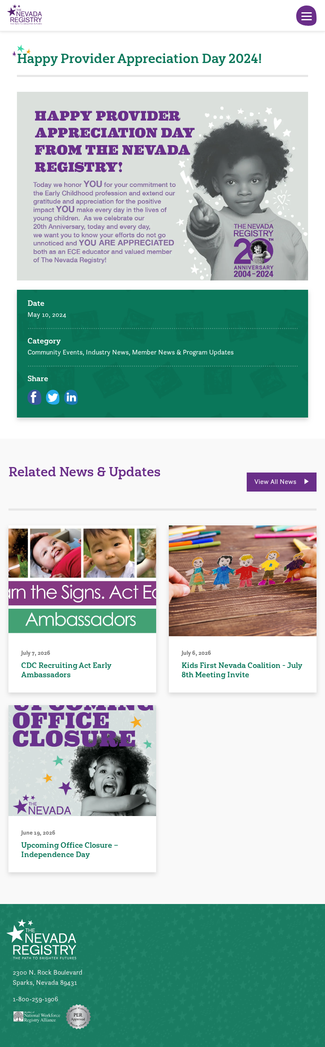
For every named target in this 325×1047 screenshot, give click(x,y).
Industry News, (109, 352)
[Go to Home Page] (24, 15)
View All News (276, 481)
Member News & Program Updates (183, 352)
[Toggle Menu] (306, 15)
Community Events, (57, 352)
